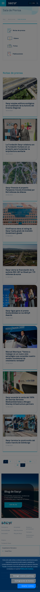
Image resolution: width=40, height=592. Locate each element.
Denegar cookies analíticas (23, 576)
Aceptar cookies (28, 586)
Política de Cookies (26, 569)
